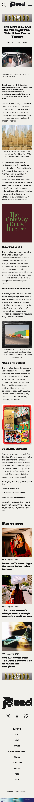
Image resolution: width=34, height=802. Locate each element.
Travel (17, 746)
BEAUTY (17, 768)
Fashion (17, 729)
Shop (17, 780)
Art (17, 735)
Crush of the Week (17, 752)
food (17, 774)
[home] (17, 5)
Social (17, 757)
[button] (30, 5)
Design (17, 740)
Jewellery (17, 763)
